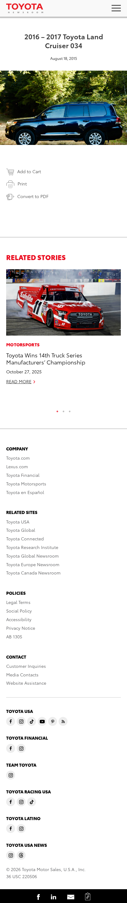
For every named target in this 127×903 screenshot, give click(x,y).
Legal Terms (18, 602)
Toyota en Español (25, 492)
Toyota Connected (25, 538)
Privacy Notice (20, 628)
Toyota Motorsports (26, 484)
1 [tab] (57, 409)
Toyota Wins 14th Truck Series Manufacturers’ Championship (45, 358)
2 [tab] (63, 409)
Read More (18, 381)
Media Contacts (22, 674)
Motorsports (22, 344)
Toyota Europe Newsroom (32, 564)
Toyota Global (20, 530)
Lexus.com (17, 466)
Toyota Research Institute (32, 547)
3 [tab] (69, 409)
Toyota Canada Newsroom (33, 573)
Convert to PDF (32, 196)
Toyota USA (17, 522)
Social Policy (19, 611)
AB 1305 (14, 636)
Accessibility (18, 619)
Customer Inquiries (26, 666)
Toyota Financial (22, 475)
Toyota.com (18, 458)
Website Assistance (26, 683)
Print (22, 184)
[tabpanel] (63, 329)
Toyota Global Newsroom (32, 556)
